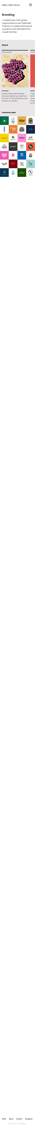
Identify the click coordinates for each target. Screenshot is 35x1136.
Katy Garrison (11, 5)
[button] (15, 70)
